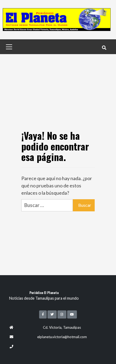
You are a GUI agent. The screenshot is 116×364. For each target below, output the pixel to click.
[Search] (104, 47)
